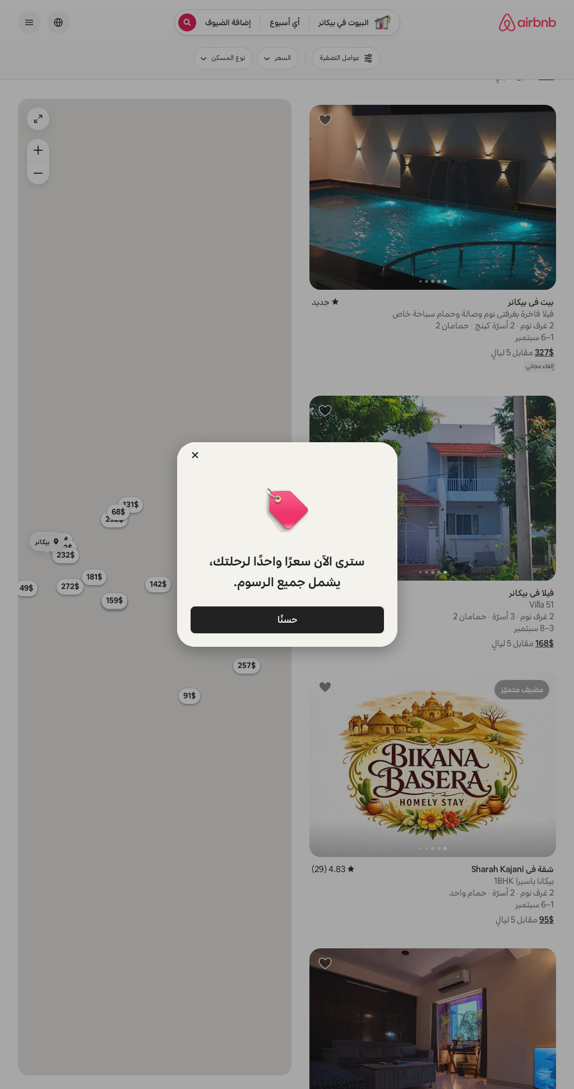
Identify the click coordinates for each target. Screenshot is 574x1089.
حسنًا (287, 619)
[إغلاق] (195, 455)
